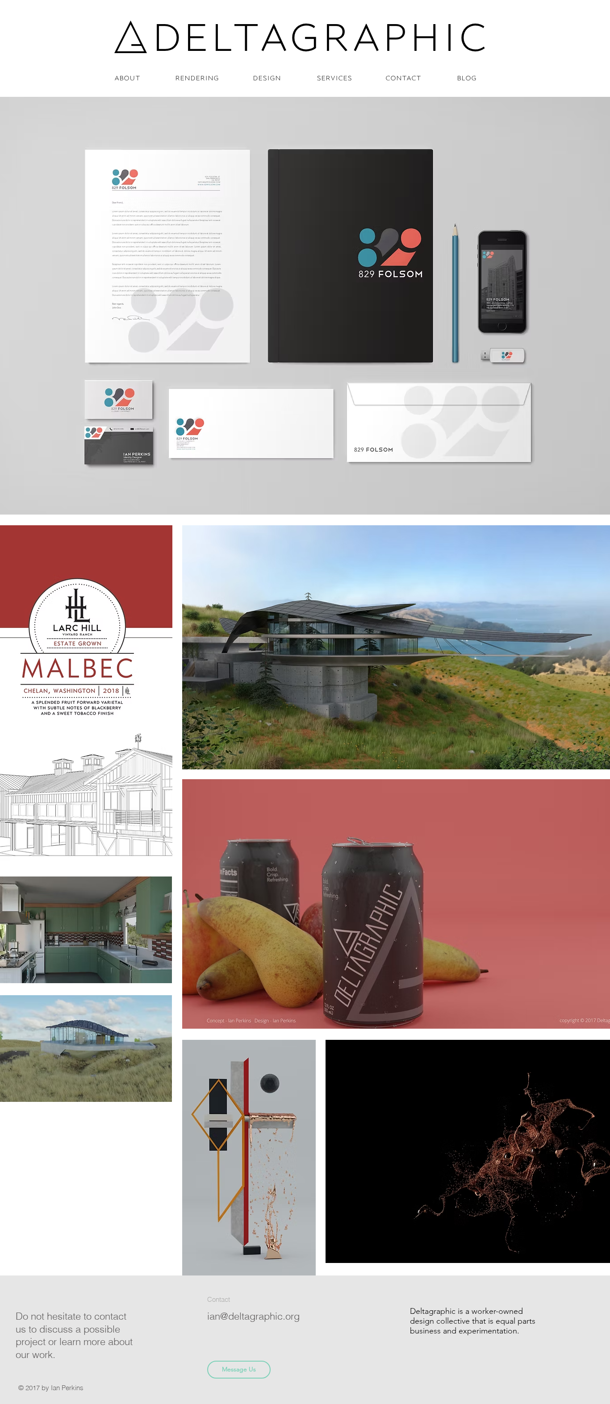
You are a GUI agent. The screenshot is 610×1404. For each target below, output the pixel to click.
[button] (575, 31)
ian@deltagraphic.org (253, 1316)
